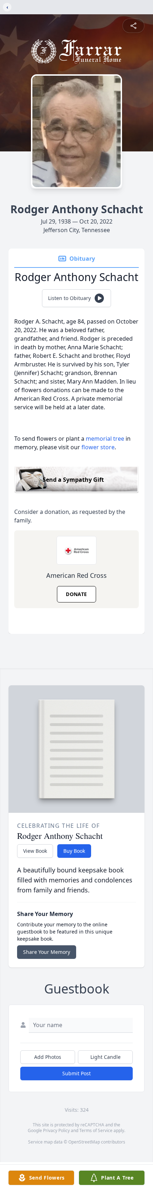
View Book (35, 850)
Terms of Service (95, 1130)
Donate (76, 594)
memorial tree (105, 438)
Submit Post (76, 1073)
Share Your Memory (46, 952)
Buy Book (74, 850)
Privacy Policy (56, 1130)
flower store (98, 447)
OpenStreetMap (84, 1142)
